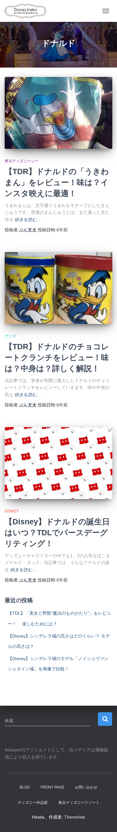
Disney (12, 511)
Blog (25, 787)
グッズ (10, 336)
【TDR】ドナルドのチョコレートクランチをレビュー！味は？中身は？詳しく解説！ (57, 357)
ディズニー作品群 (33, 802)
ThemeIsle (74, 816)
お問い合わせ (86, 787)
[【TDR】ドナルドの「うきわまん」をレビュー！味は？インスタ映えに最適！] (58, 113)
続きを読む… (28, 219)
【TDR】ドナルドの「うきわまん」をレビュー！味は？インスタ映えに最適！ (57, 182)
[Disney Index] (28, 11)
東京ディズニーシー (21, 161)
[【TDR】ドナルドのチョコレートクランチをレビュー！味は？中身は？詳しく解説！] (58, 288)
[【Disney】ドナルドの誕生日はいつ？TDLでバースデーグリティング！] (58, 463)
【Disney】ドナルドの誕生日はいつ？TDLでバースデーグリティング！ (57, 532)
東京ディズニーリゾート (79, 802)
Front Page (52, 787)
